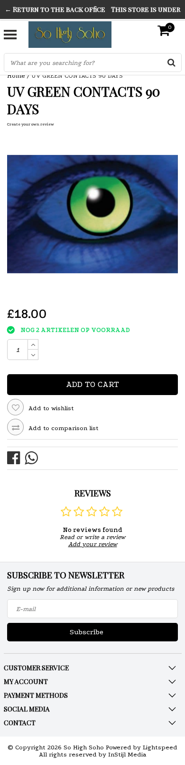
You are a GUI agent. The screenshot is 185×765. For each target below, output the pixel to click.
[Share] (16, 457)
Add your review (92, 544)
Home (16, 75)
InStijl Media (127, 754)
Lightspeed (160, 747)
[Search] (171, 62)
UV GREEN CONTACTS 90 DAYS (77, 75)
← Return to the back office (55, 9)
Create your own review (30, 124)
